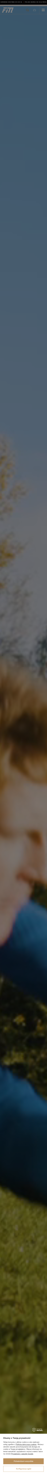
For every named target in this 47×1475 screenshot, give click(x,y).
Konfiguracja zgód (23, 1469)
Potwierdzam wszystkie (23, 1461)
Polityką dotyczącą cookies (26, 1444)
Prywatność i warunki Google (22, 1454)
